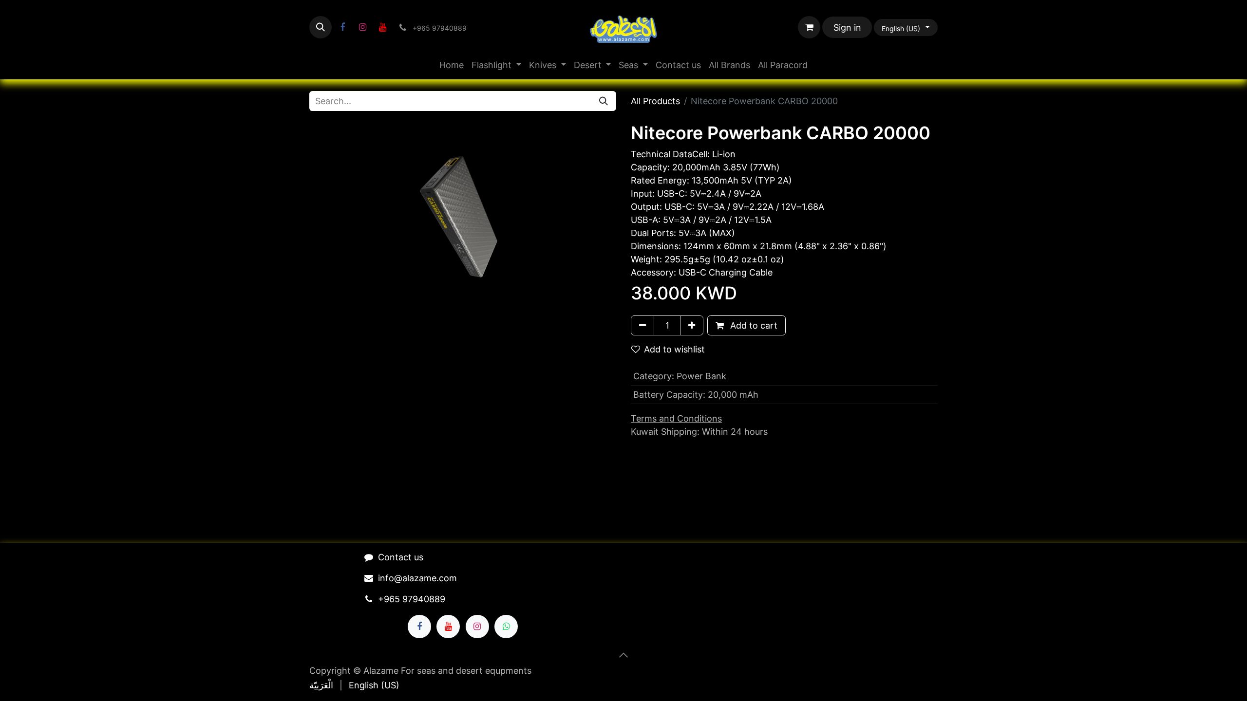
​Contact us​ (400, 557)
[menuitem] (451, 65)
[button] (320, 27)
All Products (655, 101)
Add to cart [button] (752, 325)
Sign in (847, 27)
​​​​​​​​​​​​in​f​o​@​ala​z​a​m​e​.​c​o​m (417, 578)
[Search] (603, 101)
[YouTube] (382, 27)
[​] (342, 27)
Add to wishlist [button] (674, 349)
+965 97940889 (411, 599)
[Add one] (691, 325)
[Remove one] (642, 325)
